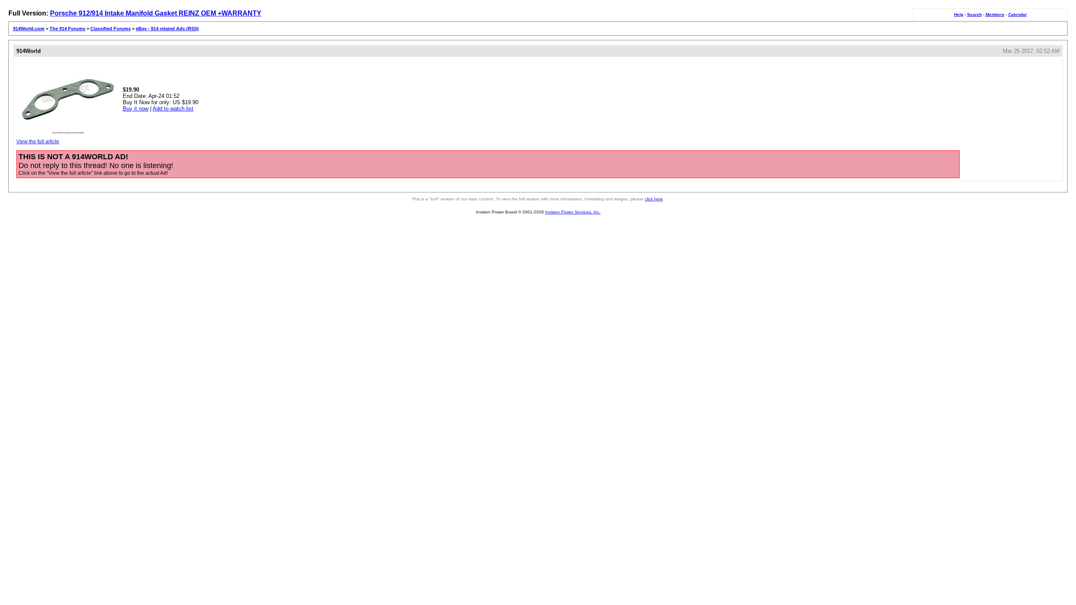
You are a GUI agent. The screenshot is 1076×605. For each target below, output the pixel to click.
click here (654, 199)
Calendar (1017, 14)
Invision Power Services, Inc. (573, 212)
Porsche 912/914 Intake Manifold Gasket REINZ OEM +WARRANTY (155, 13)
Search (974, 14)
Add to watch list (173, 108)
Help (958, 14)
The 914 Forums (67, 28)
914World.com (29, 28)
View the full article (37, 142)
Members (995, 14)
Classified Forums (110, 28)
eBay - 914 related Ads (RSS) (167, 28)
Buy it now (135, 108)
